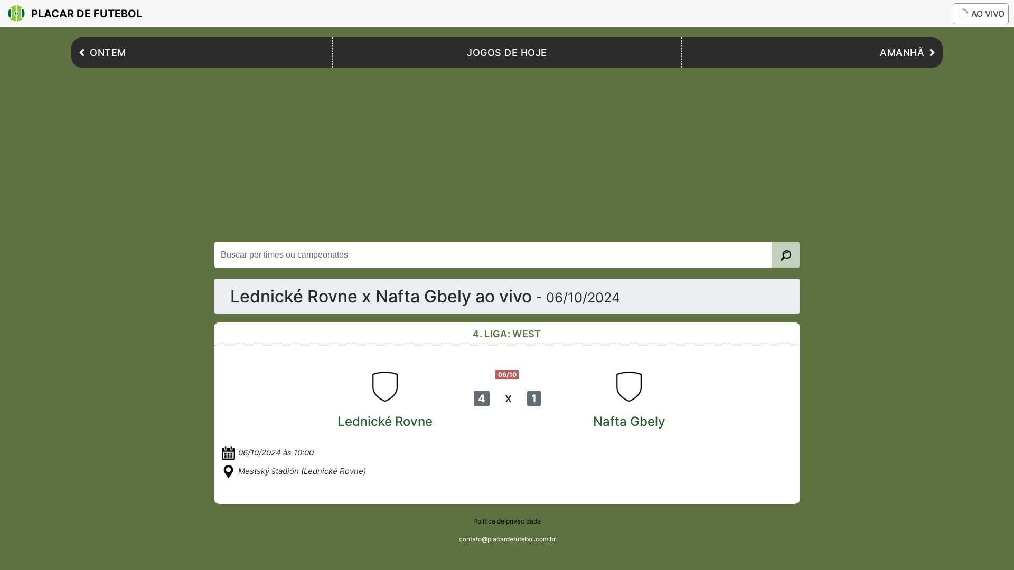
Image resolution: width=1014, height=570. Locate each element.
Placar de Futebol (86, 13)
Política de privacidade (507, 521)
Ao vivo (987, 13)
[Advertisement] (507, 152)
